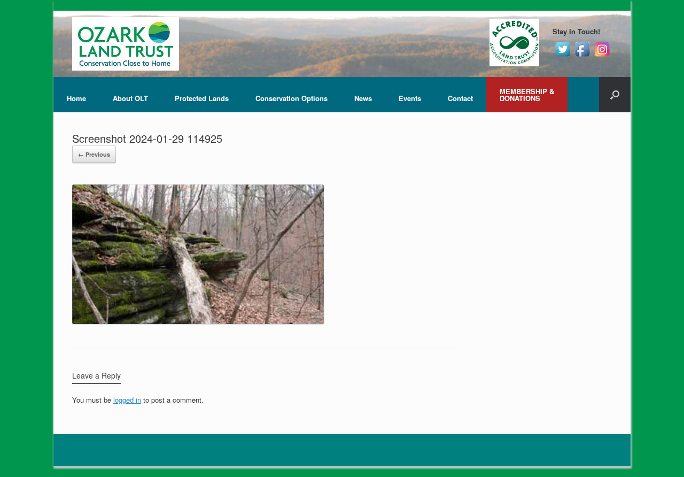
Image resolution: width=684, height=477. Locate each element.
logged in (127, 400)
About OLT (130, 98)
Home (76, 98)
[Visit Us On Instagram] (602, 56)
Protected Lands (202, 98)
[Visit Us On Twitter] (562, 56)
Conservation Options (291, 98)
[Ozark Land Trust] (125, 44)
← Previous (94, 154)
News (363, 98)
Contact (460, 98)
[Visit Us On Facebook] (582, 56)
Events (410, 98)
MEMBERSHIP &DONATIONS (527, 94)
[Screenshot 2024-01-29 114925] (198, 321)
